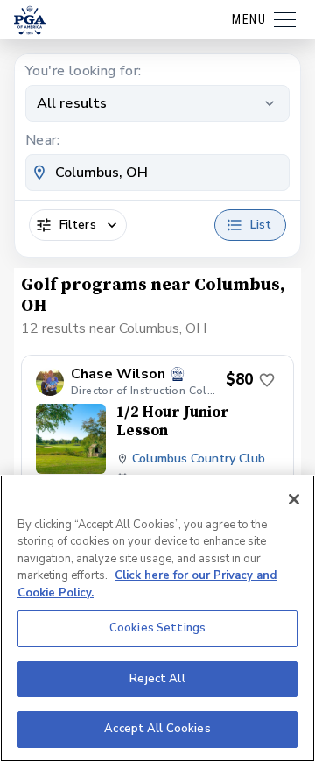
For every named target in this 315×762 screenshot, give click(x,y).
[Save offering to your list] (267, 380)
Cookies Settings (157, 628)
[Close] (294, 499)
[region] (157, 618)
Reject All (157, 679)
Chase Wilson (118, 374)
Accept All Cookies (157, 729)
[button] (157, 452)
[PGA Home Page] (30, 20)
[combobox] (157, 172)
